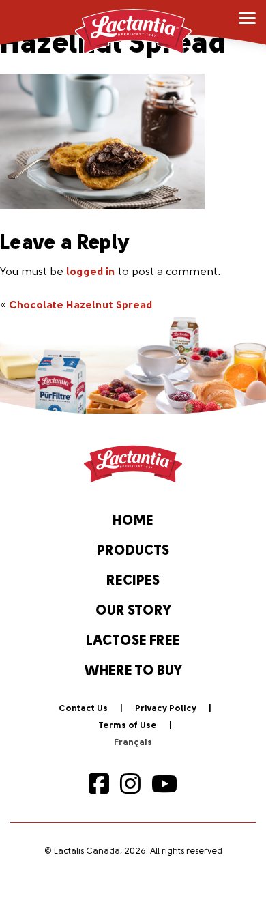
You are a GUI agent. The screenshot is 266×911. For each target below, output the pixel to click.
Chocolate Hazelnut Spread (80, 305)
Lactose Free (133, 641)
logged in (90, 272)
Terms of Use (127, 725)
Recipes (133, 581)
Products (133, 551)
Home (133, 521)
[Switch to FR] (133, 743)
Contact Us (83, 708)
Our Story (133, 611)
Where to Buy (133, 671)
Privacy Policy (165, 708)
